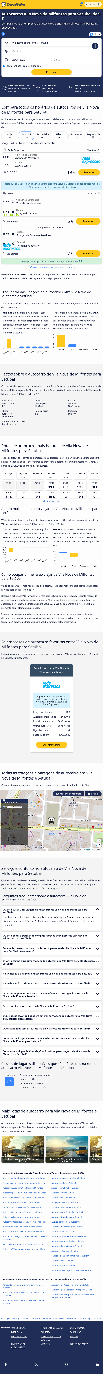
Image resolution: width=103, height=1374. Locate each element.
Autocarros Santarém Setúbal (65, 1251)
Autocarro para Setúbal (90, 1318)
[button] (51, 820)
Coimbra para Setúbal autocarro (66, 1207)
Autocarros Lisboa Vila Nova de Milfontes (21, 1217)
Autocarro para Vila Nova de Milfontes (60, 1318)
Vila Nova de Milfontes (70, 793)
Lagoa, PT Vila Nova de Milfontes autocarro (22, 1207)
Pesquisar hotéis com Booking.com (23, 65)
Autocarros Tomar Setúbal (63, 1265)
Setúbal (94, 793)
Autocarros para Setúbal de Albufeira (68, 1178)
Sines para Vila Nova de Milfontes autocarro (23, 1244)
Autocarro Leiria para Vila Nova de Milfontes (23, 1212)
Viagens (45, 1344)
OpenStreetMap (87, 849)
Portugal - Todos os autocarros (27, 1318)
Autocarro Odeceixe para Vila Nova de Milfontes (25, 1222)
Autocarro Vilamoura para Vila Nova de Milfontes (25, 1249)
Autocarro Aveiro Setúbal (63, 1192)
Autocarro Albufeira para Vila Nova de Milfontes (24, 1178)
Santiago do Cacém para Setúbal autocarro (71, 1255)
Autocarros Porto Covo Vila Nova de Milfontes (24, 1231)
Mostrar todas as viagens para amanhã (53, 267)
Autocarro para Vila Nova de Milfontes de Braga (24, 1192)
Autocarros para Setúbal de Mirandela (69, 1236)
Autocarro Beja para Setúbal (64, 1197)
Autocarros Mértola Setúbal (64, 1231)
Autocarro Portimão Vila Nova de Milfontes (22, 1226)
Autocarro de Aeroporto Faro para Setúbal (71, 1285)
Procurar (89, 172)
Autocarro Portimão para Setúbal (67, 1246)
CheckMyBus (6, 1318)
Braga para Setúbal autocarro (65, 1202)
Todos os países (79, 1344)
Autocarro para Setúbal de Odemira (68, 1241)
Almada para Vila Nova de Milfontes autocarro (24, 1183)
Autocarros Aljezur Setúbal (64, 1183)
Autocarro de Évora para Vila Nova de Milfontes (24, 1197)
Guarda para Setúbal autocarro (66, 1222)
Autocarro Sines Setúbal (62, 1260)
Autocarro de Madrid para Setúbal (67, 1226)
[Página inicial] (39, 4)
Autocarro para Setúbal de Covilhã (67, 1212)
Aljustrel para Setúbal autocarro (66, 1188)
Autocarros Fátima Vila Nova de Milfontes (21, 1202)
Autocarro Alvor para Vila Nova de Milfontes (23, 1188)
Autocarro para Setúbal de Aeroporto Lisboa (72, 1289)
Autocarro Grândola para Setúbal (67, 1217)
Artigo (74, 1336)
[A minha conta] (80, 4)
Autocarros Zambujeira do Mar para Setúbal (72, 1270)
